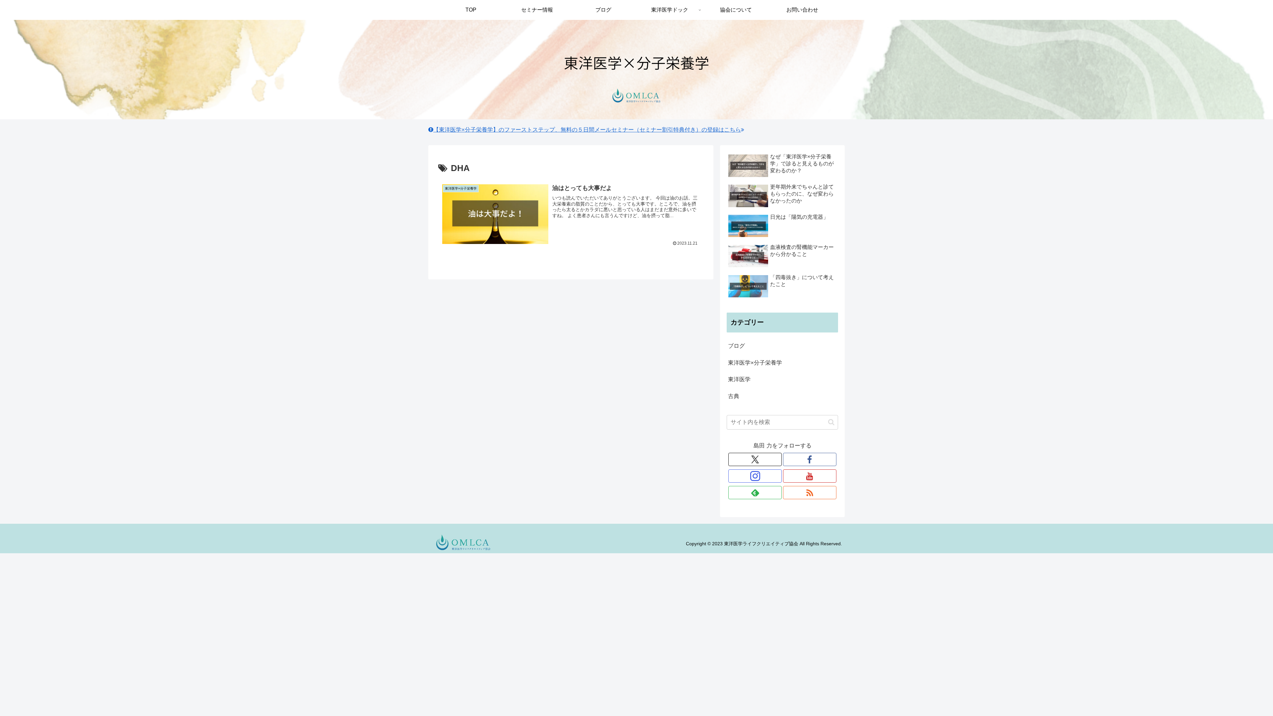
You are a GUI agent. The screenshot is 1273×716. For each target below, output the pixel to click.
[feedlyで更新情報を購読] (755, 492)
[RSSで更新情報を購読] (809, 492)
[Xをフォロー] (755, 459)
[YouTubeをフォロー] (809, 476)
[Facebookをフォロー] (809, 459)
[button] (831, 422)
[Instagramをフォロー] (755, 476)
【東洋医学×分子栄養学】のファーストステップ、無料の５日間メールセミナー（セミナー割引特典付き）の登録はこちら (587, 130)
